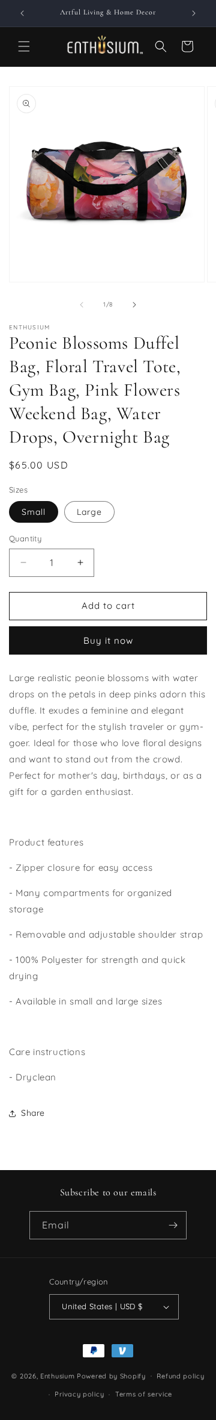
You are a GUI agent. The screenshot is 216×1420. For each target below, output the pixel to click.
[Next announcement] (194, 13)
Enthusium (58, 1375)
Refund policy (180, 1376)
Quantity (25, 538)
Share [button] (33, 1112)
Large (89, 511)
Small (34, 511)
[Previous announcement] (22, 13)
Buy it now (108, 640)
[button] (24, 46)
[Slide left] (81, 304)
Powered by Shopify (111, 1375)
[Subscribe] (173, 1225)
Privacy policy (79, 1394)
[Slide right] (134, 304)
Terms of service (143, 1394)
